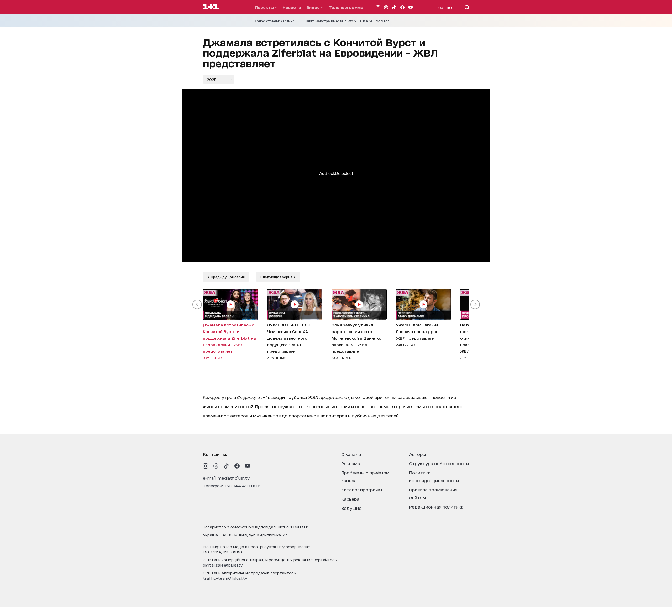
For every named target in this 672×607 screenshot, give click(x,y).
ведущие (351, 507)
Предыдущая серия (227, 277)
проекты (265, 7)
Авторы (417, 454)
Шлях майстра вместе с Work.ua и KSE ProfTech (347, 21)
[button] (197, 304)
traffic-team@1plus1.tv (225, 578)
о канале (351, 454)
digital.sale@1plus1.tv (223, 565)
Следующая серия (276, 277)
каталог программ (361, 489)
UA (441, 7)
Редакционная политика (436, 506)
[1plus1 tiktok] (226, 466)
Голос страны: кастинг (274, 21)
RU (449, 7)
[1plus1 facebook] (237, 466)
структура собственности (439, 463)
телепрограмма (346, 7)
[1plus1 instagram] (205, 466)
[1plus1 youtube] (247, 466)
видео (314, 7)
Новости (292, 7)
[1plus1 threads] (216, 466)
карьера (350, 498)
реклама (350, 463)
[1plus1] (211, 7)
